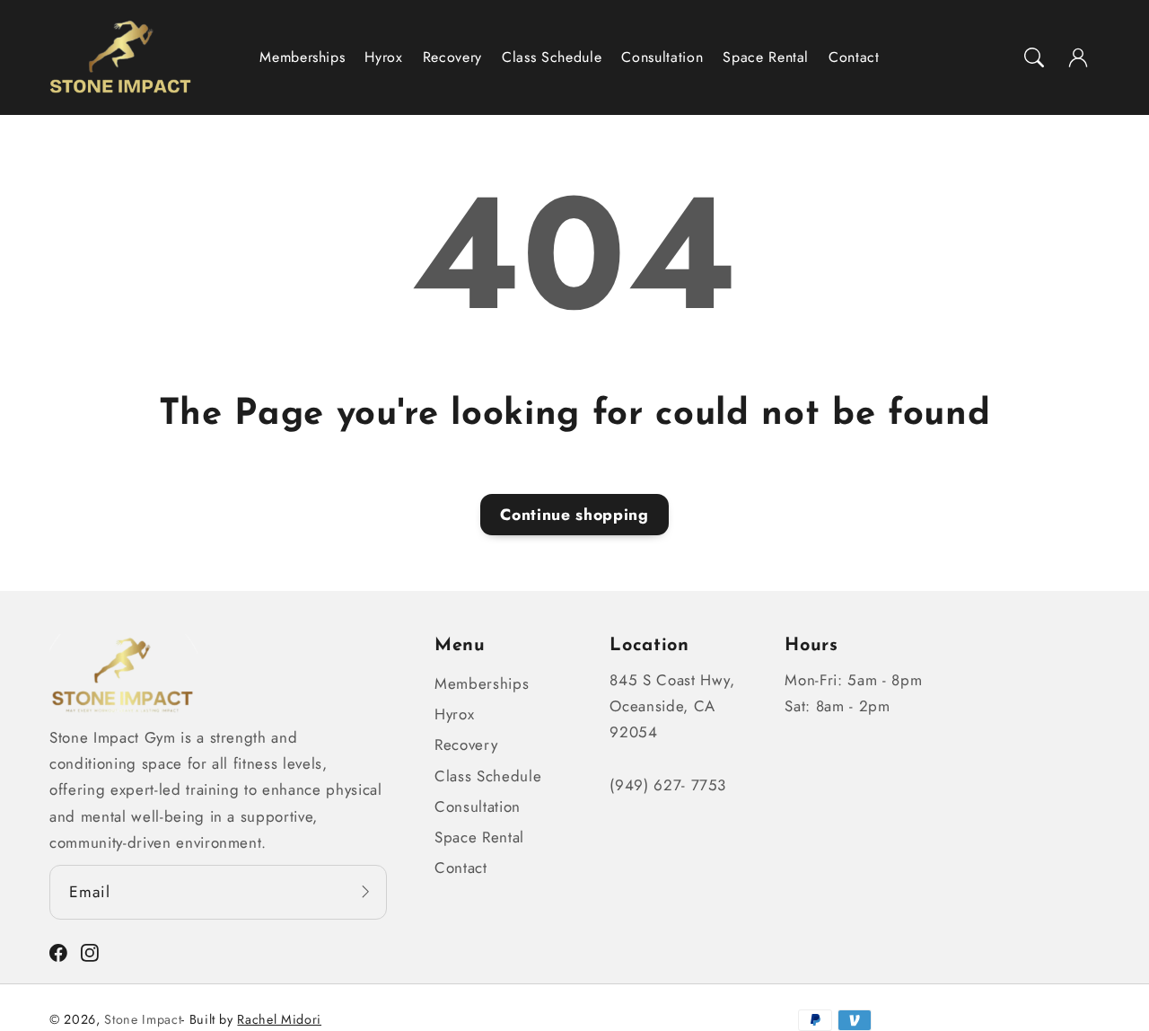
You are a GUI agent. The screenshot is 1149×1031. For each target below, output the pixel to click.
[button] (1034, 57)
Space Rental (479, 837)
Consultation (477, 806)
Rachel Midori (279, 1019)
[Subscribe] (365, 891)
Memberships (481, 683)
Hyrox (454, 714)
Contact (460, 867)
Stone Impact (142, 1019)
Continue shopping (574, 514)
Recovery (465, 744)
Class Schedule (487, 776)
